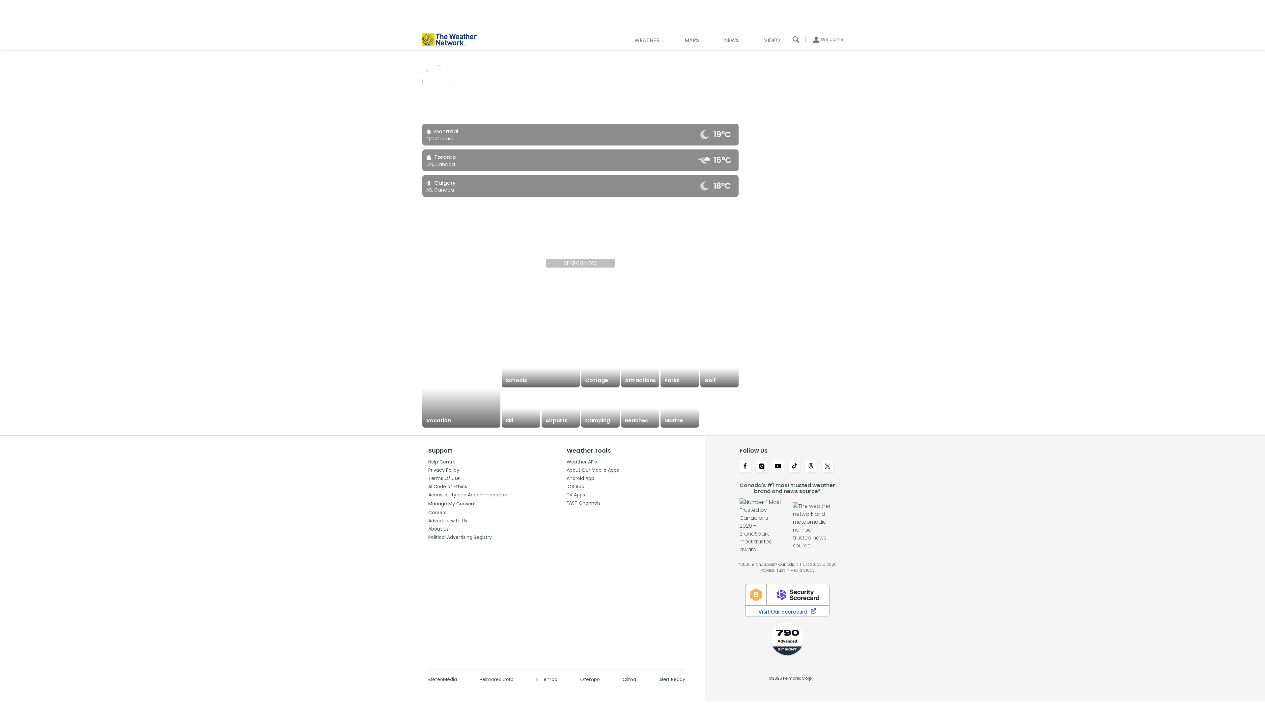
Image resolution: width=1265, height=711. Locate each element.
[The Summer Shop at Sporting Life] (719, 408)
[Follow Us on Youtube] (778, 467)
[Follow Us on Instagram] (761, 467)
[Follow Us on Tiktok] (794, 467)
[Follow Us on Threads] (811, 467)
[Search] (796, 39)
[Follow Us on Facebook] (745, 467)
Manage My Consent (452, 504)
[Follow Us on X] (827, 467)
